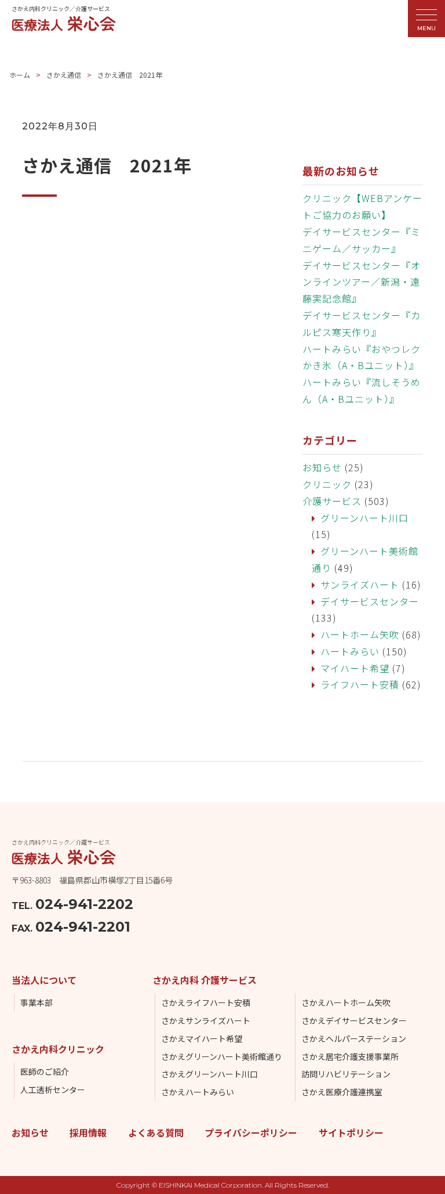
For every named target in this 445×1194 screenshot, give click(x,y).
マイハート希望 (354, 668)
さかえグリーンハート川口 (209, 1074)
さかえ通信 (63, 75)
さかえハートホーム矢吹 (346, 1002)
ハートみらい (350, 651)
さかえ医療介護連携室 (341, 1092)
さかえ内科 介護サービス (204, 980)
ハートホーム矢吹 (359, 634)
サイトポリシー (351, 1132)
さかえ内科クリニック (58, 1049)
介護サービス (332, 501)
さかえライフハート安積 (205, 1002)
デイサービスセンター (369, 601)
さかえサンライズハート (205, 1020)
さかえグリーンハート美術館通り (221, 1056)
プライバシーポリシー (251, 1132)
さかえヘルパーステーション (353, 1038)
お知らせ (322, 467)
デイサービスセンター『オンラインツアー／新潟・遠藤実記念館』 (361, 282)
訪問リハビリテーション (346, 1074)
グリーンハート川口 (364, 518)
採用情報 (88, 1132)
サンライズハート (359, 584)
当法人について (44, 980)
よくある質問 (156, 1132)
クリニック (327, 484)
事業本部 (36, 1002)
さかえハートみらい (197, 1092)
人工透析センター (52, 1089)
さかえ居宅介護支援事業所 (350, 1056)
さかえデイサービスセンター (354, 1020)
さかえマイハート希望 (201, 1038)
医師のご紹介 (44, 1071)
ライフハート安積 (359, 684)
